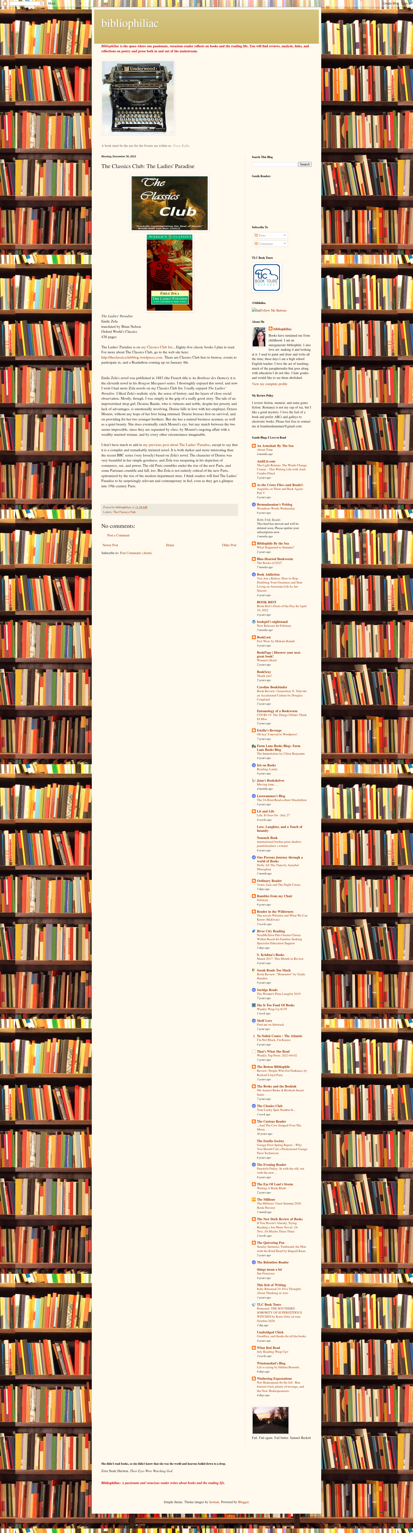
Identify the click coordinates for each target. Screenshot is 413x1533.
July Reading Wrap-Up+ (273, 1351)
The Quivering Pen (270, 1242)
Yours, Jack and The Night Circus (278, 884)
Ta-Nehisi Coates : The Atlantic (279, 1035)
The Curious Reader (271, 1121)
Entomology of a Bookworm (277, 710)
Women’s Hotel (267, 660)
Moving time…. (267, 784)
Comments (265, 243)
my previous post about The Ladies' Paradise (176, 444)
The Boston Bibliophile (273, 1066)
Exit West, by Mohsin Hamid (276, 641)
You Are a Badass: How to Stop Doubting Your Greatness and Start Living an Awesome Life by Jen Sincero (279, 584)
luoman (214, 1502)
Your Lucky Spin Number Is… (276, 1110)
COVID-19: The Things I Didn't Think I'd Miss (282, 717)
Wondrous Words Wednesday (276, 508)
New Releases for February (274, 625)
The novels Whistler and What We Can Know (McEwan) (282, 917)
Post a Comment (118, 535)
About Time (265, 449)
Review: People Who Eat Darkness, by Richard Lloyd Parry (282, 1072)
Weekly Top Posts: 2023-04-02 (277, 1055)
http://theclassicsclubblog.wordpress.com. (132, 357)
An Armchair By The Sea (275, 445)
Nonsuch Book (267, 837)
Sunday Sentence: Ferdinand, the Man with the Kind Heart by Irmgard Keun (281, 1248)
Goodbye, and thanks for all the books (281, 1336)
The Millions (266, 1199)
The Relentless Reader (273, 1262)
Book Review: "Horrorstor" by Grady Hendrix (281, 976)
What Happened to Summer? (275, 547)
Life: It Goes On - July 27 (273, 815)
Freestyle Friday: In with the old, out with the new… (280, 1170)
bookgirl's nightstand (272, 621)
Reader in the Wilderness (275, 911)
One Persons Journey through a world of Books (280, 859)
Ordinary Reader (269, 880)
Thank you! (264, 676)
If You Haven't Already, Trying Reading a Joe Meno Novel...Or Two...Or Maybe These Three (277, 1227)
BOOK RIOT (266, 602)
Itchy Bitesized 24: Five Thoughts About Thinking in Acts (279, 1291)
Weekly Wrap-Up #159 (272, 1009)
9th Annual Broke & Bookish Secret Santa (280, 1092)
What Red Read (268, 1347)
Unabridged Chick (270, 1332)
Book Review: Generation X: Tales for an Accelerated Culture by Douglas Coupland (282, 695)
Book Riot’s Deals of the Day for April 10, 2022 (282, 608)
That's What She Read (273, 1051)
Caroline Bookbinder (272, 687)
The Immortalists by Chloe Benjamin (281, 753)
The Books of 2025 (269, 563)
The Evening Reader (271, 1164)
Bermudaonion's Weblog (274, 504)
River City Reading (271, 931)
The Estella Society (270, 1140)
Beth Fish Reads (268, 519)
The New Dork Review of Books (280, 1218)
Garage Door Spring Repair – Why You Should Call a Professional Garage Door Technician (282, 1149)
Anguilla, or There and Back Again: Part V (280, 491)
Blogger (243, 1502)
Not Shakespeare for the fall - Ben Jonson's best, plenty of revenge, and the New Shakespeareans (280, 1386)
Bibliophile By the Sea (273, 543)
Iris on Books (266, 765)
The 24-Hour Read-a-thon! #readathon (282, 800)
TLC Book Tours (269, 1304)
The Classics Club (124, 512)
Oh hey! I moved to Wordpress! (277, 734)
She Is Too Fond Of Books (275, 1005)
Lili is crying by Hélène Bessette (278, 1367)
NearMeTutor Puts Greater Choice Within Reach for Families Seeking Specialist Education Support (279, 939)
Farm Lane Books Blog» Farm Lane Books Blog (278, 747)
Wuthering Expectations (274, 1378)
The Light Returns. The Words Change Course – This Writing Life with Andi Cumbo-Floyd (282, 469)
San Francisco (266, 1273)
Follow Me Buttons (274, 310)
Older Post (229, 545)
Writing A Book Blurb (271, 1188)
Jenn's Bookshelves (270, 780)
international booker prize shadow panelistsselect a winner (279, 843)
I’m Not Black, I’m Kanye (273, 1040)
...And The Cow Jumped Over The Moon (279, 1127)
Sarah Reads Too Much (274, 970)
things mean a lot (269, 1269)
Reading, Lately (267, 769)
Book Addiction (268, 574)
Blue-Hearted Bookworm (275, 558)
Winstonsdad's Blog (271, 1363)
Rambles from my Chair (274, 895)
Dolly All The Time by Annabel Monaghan (278, 867)
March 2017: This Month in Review (280, 958)
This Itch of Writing (271, 1284)
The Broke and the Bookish (276, 1086)
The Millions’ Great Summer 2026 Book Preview (279, 1205)
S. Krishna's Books (270, 954)
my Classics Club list (156, 347)
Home (170, 545)
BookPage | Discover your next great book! (278, 654)
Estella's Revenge (269, 730)
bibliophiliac (130, 22)
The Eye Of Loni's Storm (275, 1184)
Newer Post (110, 545)
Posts (262, 235)
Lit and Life (265, 811)
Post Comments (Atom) (136, 553)
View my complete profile (269, 384)
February (262, 900)
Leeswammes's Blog (271, 795)
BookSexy (264, 671)
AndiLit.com (266, 461)
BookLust (264, 637)
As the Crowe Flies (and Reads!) (280, 484)
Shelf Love (264, 1020)
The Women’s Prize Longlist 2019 (279, 994)
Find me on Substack (270, 1024)
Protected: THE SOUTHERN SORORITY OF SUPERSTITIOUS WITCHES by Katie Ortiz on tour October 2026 (279, 1314)
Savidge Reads (267, 989)
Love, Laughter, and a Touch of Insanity (279, 828)
